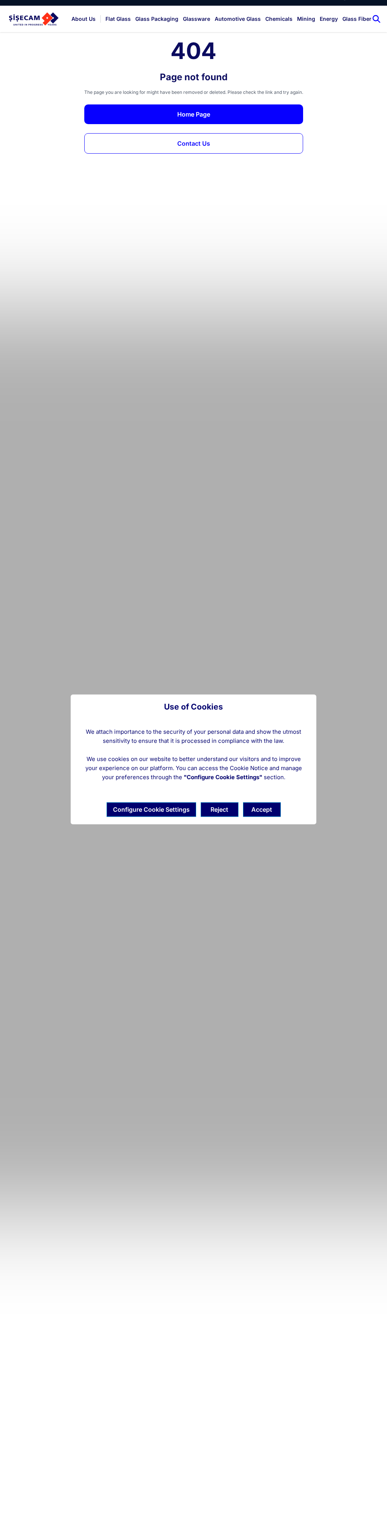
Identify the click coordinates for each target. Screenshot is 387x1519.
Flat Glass (118, 19)
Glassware (196, 19)
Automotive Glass (238, 19)
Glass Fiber (357, 19)
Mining (306, 19)
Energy (329, 19)
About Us (83, 19)
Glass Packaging (156, 19)
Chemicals (279, 19)
